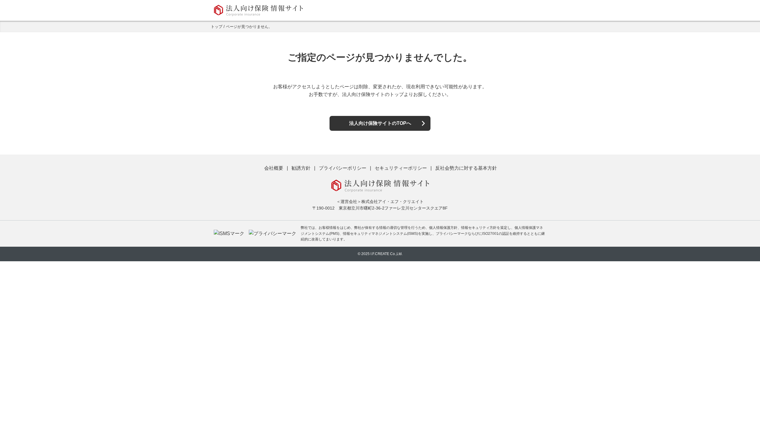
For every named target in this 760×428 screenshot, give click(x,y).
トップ (216, 26)
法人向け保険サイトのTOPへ (380, 123)
